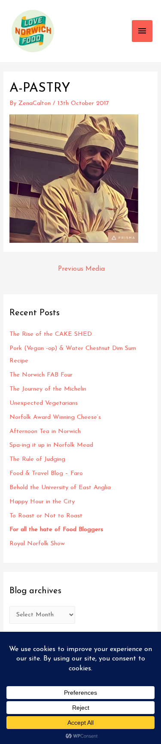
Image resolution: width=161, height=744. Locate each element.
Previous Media (81, 269)
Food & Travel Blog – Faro (46, 473)
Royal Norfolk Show (37, 544)
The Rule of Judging (38, 459)
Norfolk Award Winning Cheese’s (55, 417)
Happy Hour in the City (44, 502)
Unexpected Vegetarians (44, 403)
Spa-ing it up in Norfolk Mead (51, 445)
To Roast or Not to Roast (45, 516)
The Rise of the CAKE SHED (50, 334)
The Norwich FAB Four (42, 375)
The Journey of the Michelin (47, 389)
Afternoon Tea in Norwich (45, 431)
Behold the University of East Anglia (60, 487)
